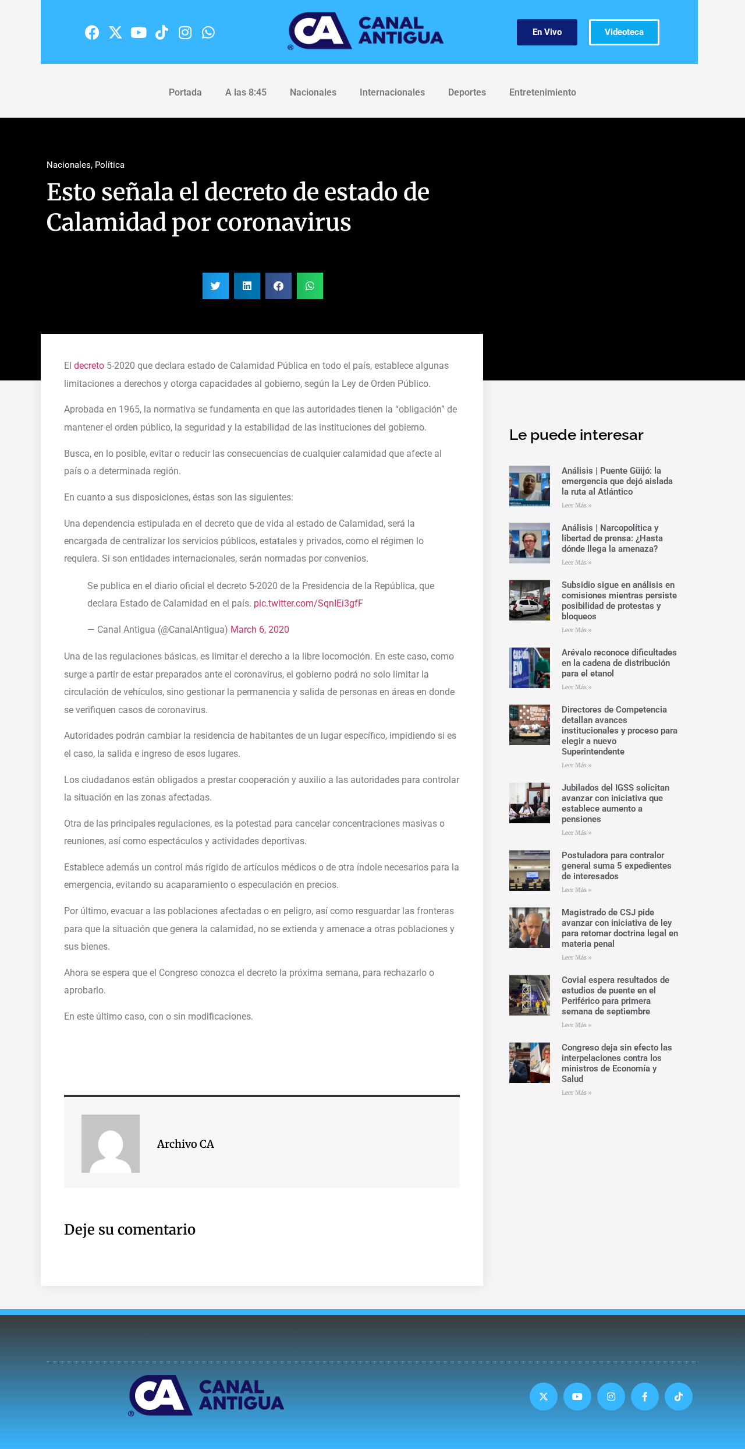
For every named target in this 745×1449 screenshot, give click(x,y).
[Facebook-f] (645, 1397)
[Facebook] (92, 32)
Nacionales (313, 92)
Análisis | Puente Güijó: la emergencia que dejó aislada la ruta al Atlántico (617, 481)
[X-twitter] (115, 32)
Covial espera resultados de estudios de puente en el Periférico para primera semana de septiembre (615, 996)
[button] (216, 286)
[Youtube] (138, 32)
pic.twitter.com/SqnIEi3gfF (308, 603)
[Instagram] (185, 32)
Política (110, 165)
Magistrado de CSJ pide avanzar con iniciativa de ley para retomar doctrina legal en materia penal (620, 928)
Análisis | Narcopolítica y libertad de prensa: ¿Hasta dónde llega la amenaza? (612, 538)
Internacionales (392, 92)
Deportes (467, 92)
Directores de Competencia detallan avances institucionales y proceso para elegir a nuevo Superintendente (619, 730)
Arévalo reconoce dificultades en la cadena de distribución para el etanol (619, 663)
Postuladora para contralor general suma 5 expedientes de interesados (617, 866)
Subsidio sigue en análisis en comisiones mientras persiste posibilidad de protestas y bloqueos (619, 601)
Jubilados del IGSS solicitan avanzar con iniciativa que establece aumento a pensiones (615, 803)
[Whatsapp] (208, 32)
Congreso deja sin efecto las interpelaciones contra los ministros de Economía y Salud (617, 1063)
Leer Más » (577, 505)
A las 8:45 (246, 92)
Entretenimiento (542, 92)
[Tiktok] (161, 32)
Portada (185, 92)
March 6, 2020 (259, 629)
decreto (89, 365)
